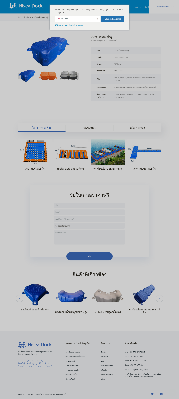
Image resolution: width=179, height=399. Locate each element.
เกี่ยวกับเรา (105, 370)
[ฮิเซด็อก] (26, 6)
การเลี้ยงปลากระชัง (73, 352)
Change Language (113, 19)
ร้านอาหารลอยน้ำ (72, 370)
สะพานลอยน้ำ (71, 361)
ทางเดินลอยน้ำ (71, 374)
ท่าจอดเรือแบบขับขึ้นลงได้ (75, 356)
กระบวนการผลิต (107, 374)
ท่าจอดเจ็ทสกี (70, 379)
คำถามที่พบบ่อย (107, 365)
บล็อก (103, 379)
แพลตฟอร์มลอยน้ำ (72, 365)
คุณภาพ (104, 361)
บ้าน (19, 17)
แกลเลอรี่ (104, 356)
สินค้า (26, 17)
